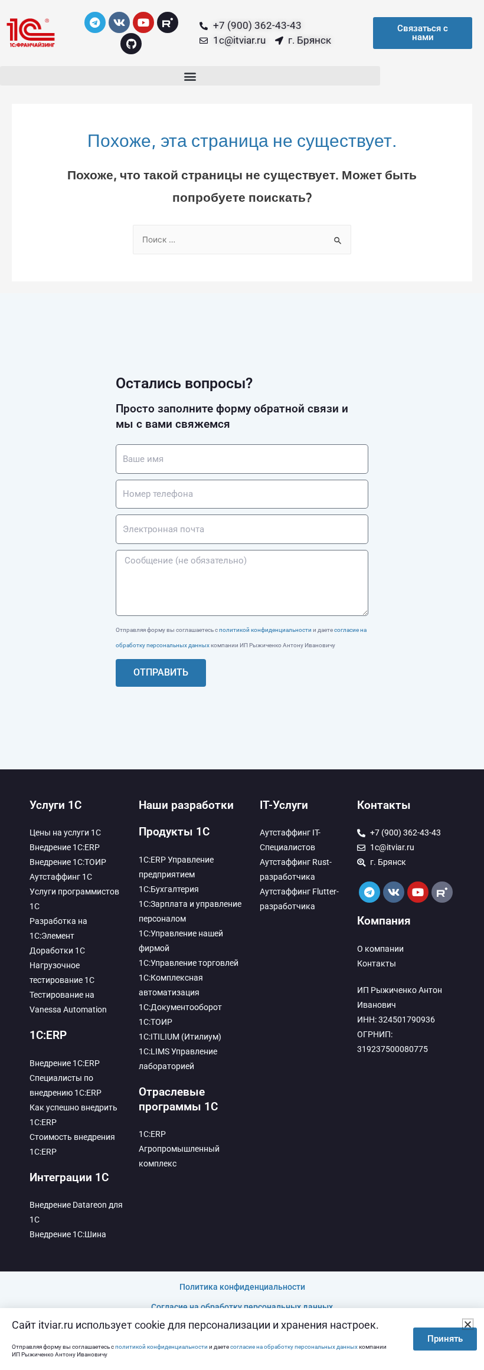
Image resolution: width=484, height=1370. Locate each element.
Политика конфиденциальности (242, 1287)
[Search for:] (242, 239)
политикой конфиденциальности (265, 630)
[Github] (131, 43)
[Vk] (119, 22)
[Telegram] (95, 22)
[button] (190, 76)
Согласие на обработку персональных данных (242, 1307)
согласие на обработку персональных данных (294, 1346)
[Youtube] (143, 22)
